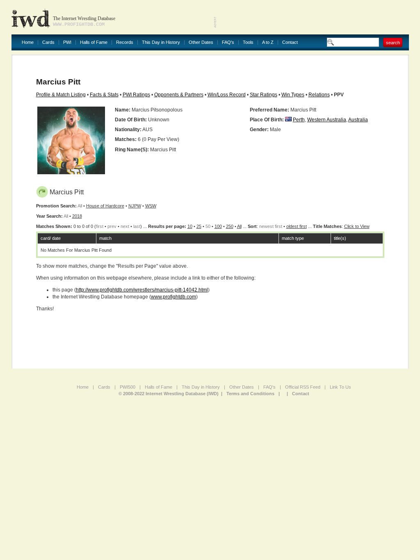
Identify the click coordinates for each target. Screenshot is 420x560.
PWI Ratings (136, 95)
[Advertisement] (313, 16)
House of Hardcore (105, 205)
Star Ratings (263, 95)
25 (198, 226)
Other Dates (201, 42)
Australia (358, 120)
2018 (77, 216)
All (239, 226)
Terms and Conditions (250, 393)
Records (124, 42)
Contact (290, 42)
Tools (248, 42)
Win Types (292, 95)
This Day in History (161, 42)
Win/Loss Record (227, 95)
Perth (299, 120)
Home (28, 42)
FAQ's (228, 42)
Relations (319, 95)
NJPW (134, 205)
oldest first (296, 226)
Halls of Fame (93, 42)
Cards (48, 42)
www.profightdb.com (173, 297)
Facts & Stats (104, 95)
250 (229, 226)
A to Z (268, 42)
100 (218, 226)
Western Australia (326, 120)
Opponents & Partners (178, 95)
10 (189, 226)
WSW (150, 205)
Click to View (357, 226)
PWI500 (127, 387)
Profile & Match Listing (61, 95)
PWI (67, 42)
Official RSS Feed (302, 387)
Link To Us (340, 387)
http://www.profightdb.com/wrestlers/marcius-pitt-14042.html (142, 290)
